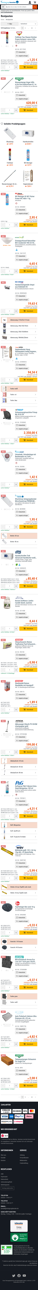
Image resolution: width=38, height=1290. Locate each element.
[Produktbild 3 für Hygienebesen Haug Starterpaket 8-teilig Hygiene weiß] (7, 360)
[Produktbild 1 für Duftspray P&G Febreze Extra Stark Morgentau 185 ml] (4, 795)
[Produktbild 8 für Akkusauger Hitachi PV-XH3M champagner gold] (7, 735)
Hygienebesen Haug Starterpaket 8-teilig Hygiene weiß (25, 351)
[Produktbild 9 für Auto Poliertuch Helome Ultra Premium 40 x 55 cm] (9, 1026)
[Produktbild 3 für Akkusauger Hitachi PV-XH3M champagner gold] (7, 733)
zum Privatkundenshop (7, 12)
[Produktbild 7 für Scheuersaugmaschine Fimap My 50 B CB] (6, 424)
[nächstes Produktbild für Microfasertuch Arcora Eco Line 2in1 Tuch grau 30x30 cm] (13, 970)
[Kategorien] (3, 7)
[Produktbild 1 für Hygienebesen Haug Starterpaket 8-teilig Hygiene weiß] (4, 360)
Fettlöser (10, 163)
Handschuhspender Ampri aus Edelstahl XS (24, 286)
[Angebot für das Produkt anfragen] (22, 56)
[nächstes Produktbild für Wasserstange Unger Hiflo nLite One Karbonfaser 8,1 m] (13, 92)
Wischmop (9, 142)
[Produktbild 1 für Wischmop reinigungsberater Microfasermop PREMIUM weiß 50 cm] (4, 509)
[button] (30, 2)
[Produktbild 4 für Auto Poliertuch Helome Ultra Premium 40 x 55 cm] (8, 1024)
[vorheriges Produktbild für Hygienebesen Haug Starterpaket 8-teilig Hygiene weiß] (1, 360)
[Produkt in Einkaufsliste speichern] (20, 52)
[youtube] (24, 1276)
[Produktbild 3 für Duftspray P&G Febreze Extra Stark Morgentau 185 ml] (8, 795)
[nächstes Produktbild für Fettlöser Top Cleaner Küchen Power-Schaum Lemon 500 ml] (13, 46)
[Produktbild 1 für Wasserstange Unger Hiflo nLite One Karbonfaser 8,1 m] (4, 92)
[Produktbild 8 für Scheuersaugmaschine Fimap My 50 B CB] (8, 424)
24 (32, 28)
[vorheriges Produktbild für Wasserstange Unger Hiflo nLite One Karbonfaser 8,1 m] (1, 92)
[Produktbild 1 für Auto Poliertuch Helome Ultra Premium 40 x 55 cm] (4, 1024)
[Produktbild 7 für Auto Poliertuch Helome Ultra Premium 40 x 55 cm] (6, 1026)
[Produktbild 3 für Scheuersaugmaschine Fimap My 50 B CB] (7, 422)
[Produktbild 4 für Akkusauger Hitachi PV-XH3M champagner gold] (8, 733)
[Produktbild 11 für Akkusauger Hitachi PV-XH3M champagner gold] (6, 737)
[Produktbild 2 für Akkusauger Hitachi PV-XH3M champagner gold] (5, 733)
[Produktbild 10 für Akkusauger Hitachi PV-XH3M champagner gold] (10, 735)
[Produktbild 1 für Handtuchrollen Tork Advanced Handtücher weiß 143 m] (6, 564)
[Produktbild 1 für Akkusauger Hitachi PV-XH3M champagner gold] (4, 733)
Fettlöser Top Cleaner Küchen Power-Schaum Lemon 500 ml (26, 39)
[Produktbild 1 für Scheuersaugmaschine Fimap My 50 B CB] (4, 422)
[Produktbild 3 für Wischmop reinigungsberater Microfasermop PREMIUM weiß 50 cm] (8, 509)
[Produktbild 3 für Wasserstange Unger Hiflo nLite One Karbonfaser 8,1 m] (8, 92)
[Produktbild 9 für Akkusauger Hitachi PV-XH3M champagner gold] (8, 735)
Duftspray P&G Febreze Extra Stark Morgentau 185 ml (26, 787)
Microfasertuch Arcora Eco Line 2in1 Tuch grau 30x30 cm (25, 961)
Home (2, 19)
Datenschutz (4, 1179)
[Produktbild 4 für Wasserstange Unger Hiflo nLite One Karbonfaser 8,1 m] (9, 92)
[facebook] (19, 1276)
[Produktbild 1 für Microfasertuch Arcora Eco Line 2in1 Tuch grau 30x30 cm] (6, 970)
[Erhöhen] (16, 67)
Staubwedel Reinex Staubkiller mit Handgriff (24, 684)
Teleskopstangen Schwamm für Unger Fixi (25, 1060)
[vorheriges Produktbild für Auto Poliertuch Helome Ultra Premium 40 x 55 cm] (1, 1025)
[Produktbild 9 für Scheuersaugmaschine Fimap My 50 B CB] (9, 424)
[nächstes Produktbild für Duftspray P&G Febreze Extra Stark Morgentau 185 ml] (13, 795)
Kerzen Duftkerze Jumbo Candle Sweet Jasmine (24, 602)
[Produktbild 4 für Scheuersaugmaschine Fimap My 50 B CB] (8, 422)
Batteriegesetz (5, 1185)
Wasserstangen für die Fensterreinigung (15, 184)
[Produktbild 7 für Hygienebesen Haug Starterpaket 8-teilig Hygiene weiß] (8, 361)
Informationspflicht (6, 1182)
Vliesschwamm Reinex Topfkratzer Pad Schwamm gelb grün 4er (25, 644)
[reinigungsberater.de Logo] (10, 2)
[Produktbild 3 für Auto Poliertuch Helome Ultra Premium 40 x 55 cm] (7, 1024)
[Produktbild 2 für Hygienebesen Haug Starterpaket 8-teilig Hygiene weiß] (5, 360)
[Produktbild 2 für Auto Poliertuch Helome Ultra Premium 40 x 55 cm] (5, 1024)
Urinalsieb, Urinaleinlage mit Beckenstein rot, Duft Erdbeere (25, 456)
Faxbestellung (24, 1163)
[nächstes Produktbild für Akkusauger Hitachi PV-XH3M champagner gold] (13, 735)
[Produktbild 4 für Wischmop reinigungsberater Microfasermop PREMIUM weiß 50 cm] (9, 509)
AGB (2, 1174)
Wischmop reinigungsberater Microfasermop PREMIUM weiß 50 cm (25, 501)
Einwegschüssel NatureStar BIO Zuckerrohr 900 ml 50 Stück (25, 243)
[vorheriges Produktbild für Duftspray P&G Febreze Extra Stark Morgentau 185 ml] (1, 795)
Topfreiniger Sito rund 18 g (25, 907)
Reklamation (23, 1160)
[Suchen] (35, 7)
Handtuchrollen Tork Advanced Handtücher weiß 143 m (25, 558)
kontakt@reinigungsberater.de (10, 1208)
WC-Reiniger (28, 163)
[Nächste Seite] (35, 28)
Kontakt (3, 1158)
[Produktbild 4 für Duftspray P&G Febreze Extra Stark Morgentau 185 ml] (9, 795)
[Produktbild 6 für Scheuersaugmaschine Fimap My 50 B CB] (4, 424)
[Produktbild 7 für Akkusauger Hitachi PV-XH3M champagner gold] (5, 735)
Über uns (3, 1155)
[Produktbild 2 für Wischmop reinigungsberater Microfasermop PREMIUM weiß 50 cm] (6, 509)
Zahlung (22, 1155)
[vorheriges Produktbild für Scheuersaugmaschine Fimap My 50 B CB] (1, 423)
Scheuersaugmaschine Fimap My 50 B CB (26, 413)
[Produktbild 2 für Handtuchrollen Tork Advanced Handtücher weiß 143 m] (8, 564)
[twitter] (14, 1276)
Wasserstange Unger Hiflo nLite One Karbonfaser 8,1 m (25, 83)
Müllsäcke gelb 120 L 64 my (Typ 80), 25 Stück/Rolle (25, 851)
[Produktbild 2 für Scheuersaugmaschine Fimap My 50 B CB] (5, 422)
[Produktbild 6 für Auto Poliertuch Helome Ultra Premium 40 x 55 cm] (4, 1026)
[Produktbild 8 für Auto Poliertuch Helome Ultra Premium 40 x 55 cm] (8, 1026)
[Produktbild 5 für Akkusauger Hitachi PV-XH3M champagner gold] (10, 733)
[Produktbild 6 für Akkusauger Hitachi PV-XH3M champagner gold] (4, 735)
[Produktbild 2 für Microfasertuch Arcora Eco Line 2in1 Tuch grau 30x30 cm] (8, 970)
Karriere (3, 1160)
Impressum (4, 1176)
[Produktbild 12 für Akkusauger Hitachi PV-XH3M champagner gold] (8, 737)
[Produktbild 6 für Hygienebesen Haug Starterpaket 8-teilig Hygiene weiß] (6, 361)
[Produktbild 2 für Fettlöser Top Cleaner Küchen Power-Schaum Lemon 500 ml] (8, 46)
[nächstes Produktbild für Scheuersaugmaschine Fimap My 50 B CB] (13, 423)
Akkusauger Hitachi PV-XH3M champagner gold (26, 725)
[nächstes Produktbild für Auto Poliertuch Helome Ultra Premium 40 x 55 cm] (13, 1025)
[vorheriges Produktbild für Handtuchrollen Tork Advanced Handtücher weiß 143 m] (1, 564)
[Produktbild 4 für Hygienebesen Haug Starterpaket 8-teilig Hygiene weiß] (8, 360)
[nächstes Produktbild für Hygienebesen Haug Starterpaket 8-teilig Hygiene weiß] (13, 360)
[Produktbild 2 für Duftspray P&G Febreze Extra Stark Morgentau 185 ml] (6, 795)
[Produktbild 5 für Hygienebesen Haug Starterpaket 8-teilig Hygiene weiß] (10, 360)
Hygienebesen (28, 184)
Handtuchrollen (28, 142)
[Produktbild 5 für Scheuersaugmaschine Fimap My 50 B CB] (10, 422)
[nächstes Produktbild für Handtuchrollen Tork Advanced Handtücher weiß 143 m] (13, 564)
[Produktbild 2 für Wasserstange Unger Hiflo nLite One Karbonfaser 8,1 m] (6, 92)
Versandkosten (24, 1158)
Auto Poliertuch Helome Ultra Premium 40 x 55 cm (26, 1017)
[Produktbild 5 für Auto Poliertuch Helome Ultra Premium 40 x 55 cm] (10, 1024)
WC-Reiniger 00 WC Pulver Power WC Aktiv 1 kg (24, 197)
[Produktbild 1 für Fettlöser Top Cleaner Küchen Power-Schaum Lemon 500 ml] (6, 46)
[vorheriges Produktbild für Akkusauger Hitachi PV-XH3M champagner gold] (1, 735)
